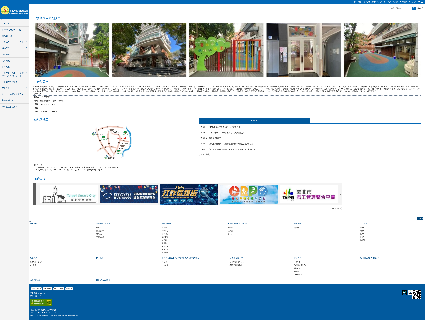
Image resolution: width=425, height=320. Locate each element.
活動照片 (165, 262)
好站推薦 (6, 67)
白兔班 (362, 237)
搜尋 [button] (414, 8)
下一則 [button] (340, 194)
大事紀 (164, 240)
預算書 (230, 228)
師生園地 (363, 223)
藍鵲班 (362, 234)
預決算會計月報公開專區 (238, 223)
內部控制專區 (8, 100)
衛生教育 (33, 265)
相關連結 (297, 271)
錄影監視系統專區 (10, 107)
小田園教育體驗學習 (236, 258)
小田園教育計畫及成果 (236, 262)
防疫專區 (6, 23)
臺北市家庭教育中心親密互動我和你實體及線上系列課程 (226, 144)
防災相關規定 (298, 274)
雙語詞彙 (366, 2)
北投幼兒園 (14, 11)
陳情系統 (69, 289)
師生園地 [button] (6, 54)
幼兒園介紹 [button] (7, 36)
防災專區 (297, 258)
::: (2, 1)
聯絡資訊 (297, 223)
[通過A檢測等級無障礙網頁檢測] (41, 306)
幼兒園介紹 (166, 223)
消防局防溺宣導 (210, 138)
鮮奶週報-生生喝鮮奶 (408, 2)
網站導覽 (357, 2)
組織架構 (165, 249)
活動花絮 (297, 268)
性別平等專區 (36, 289)
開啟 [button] (421, 218)
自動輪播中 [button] (34, 194)
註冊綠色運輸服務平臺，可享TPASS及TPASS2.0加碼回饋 (227, 149)
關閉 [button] (419, 2)
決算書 (230, 231)
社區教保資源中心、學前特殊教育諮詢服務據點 (180, 258)
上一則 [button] (37, 194)
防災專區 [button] (6, 88)
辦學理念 (165, 234)
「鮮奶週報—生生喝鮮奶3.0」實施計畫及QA (221, 133)
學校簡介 (165, 228)
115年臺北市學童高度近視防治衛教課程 (219, 127)
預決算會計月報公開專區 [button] (13, 42)
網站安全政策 (58, 289)
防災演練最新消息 (300, 265)
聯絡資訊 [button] (6, 48)
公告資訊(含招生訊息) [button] (11, 30)
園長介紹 (165, 246)
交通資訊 (297, 228)
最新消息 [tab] (254, 121)
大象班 (362, 231)
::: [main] (31, 17)
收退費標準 (100, 231)
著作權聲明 (47, 289)
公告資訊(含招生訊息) (104, 223)
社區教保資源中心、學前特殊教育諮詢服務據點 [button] (13, 74)
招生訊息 (99, 234)
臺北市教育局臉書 (391, 2)
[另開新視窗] (69, 194)
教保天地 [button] (6, 61)
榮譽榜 (164, 243)
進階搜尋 (419, 8)
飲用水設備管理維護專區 (13, 94)
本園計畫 (297, 262)
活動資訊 (165, 265)
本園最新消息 (100, 237)
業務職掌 (165, 252)
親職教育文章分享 (36, 262)
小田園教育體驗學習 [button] (11, 82)
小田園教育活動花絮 (235, 265)
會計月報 (231, 234)
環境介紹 (165, 231)
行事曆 (98, 228)
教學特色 (165, 237)
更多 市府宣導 (336, 208)
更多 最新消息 (204, 154)
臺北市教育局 (376, 2)
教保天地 (33, 258)
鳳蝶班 (362, 240)
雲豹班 (362, 228)
